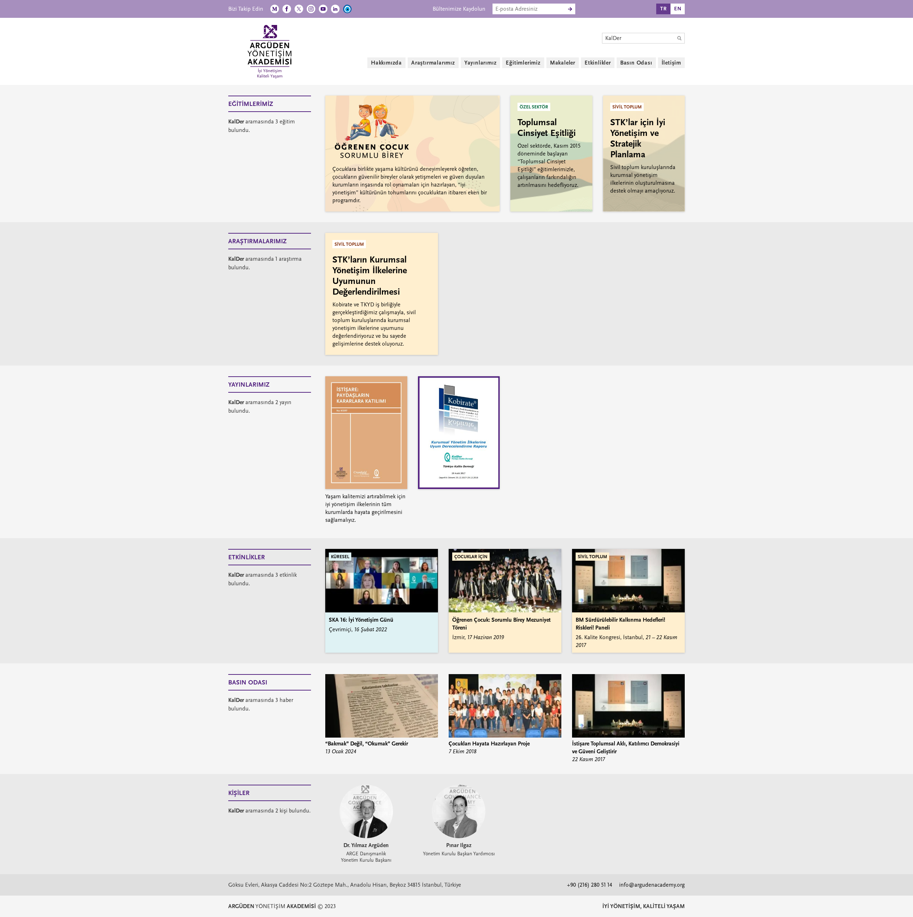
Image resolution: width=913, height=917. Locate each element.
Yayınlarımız (480, 63)
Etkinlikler (598, 63)
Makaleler (562, 63)
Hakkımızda (386, 63)
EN (678, 9)
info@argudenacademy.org (652, 885)
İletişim (671, 63)
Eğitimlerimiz (523, 63)
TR (663, 9)
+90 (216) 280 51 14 (589, 885)
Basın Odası (636, 63)
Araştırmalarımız (433, 63)
